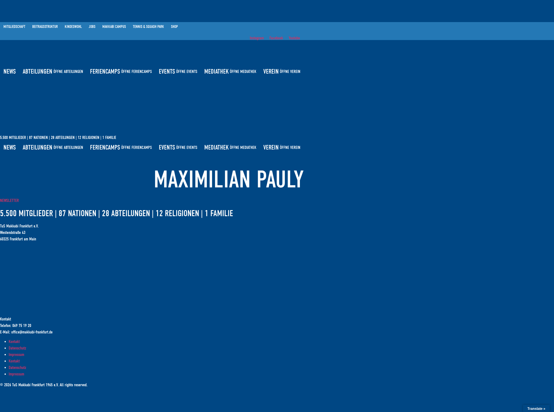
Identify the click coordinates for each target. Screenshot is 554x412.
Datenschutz (17, 348)
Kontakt (14, 341)
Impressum (16, 354)
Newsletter (9, 200)
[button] (277, 86)
